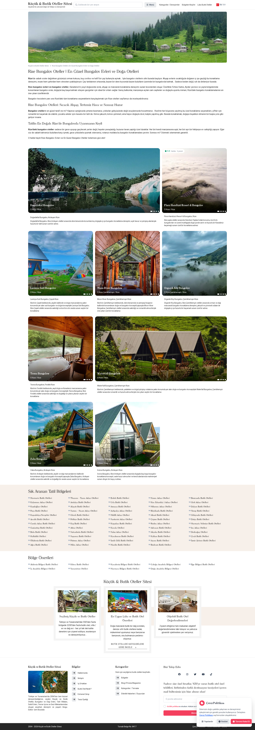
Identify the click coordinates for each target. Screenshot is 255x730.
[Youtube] (203, 674)
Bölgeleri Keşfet (188, 5)
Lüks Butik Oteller (204, 5)
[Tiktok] (211, 674)
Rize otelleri (113, 98)
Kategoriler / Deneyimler (169, 5)
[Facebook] (179, 674)
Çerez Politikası (206, 715)
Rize (34, 209)
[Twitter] (195, 674)
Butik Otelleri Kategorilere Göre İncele (127, 646)
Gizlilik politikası (173, 706)
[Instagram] (187, 674)
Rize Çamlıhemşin (106, 292)
